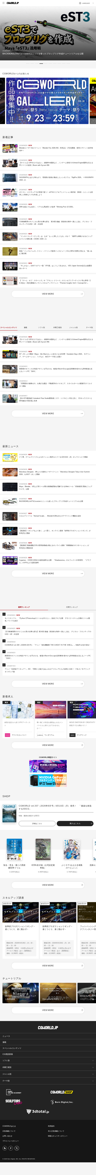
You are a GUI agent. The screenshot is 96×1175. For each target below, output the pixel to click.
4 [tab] (41, 63)
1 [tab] (28, 63)
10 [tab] (68, 63)
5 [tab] (46, 63)
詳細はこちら (37, 823)
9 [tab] (64, 63)
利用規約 (51, 1126)
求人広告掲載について (56, 1131)
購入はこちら (75, 823)
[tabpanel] (48, 33)
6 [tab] (50, 63)
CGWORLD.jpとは (9, 1126)
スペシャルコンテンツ (11, 1048)
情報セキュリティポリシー (58, 1136)
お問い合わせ (7, 1136)
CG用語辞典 (7, 1054)
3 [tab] (36, 63)
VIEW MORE (48, 294)
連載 (4, 1042)
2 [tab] (32, 63)
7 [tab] (54, 63)
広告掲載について (9, 1131)
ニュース (6, 1036)
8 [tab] (59, 63)
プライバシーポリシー (10, 1141)
